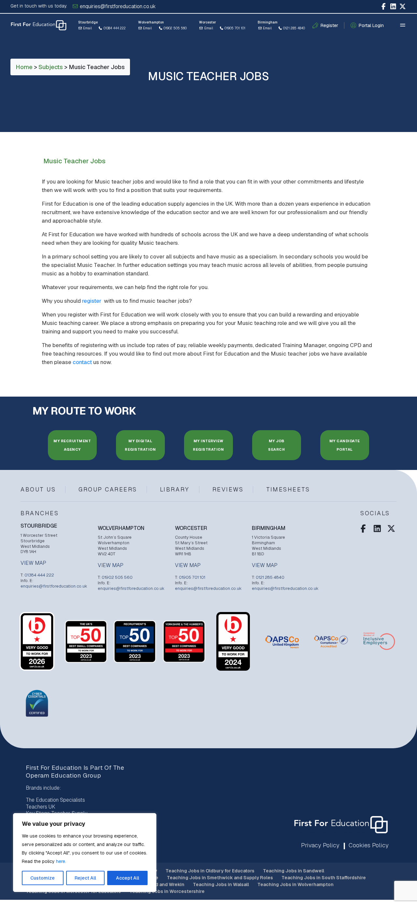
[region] (84, 852)
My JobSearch (276, 445)
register (92, 300)
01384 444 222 (114, 28)
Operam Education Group (63, 775)
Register (329, 25)
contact (82, 362)
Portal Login (371, 25)
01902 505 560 (175, 28)
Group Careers (108, 489)
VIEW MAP (33, 563)
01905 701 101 (234, 28)
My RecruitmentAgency (72, 445)
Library (175, 489)
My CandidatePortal (344, 445)
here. (61, 861)
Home (24, 67)
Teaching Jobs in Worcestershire (167, 891)
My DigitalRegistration (140, 445)
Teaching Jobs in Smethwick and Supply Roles (220, 878)
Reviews (228, 489)
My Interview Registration (208, 445)
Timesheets (288, 489)
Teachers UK (40, 806)
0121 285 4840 (293, 28)
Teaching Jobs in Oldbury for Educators (209, 871)
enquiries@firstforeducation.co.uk (117, 6)
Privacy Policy (320, 845)
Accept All (127, 878)
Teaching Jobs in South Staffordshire (323, 878)
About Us (38, 489)
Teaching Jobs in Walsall (221, 884)
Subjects (50, 67)
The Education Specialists (55, 799)
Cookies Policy (369, 845)
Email (87, 28)
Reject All (85, 878)
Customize (42, 878)
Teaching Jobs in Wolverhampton (295, 884)
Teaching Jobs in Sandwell (293, 871)
